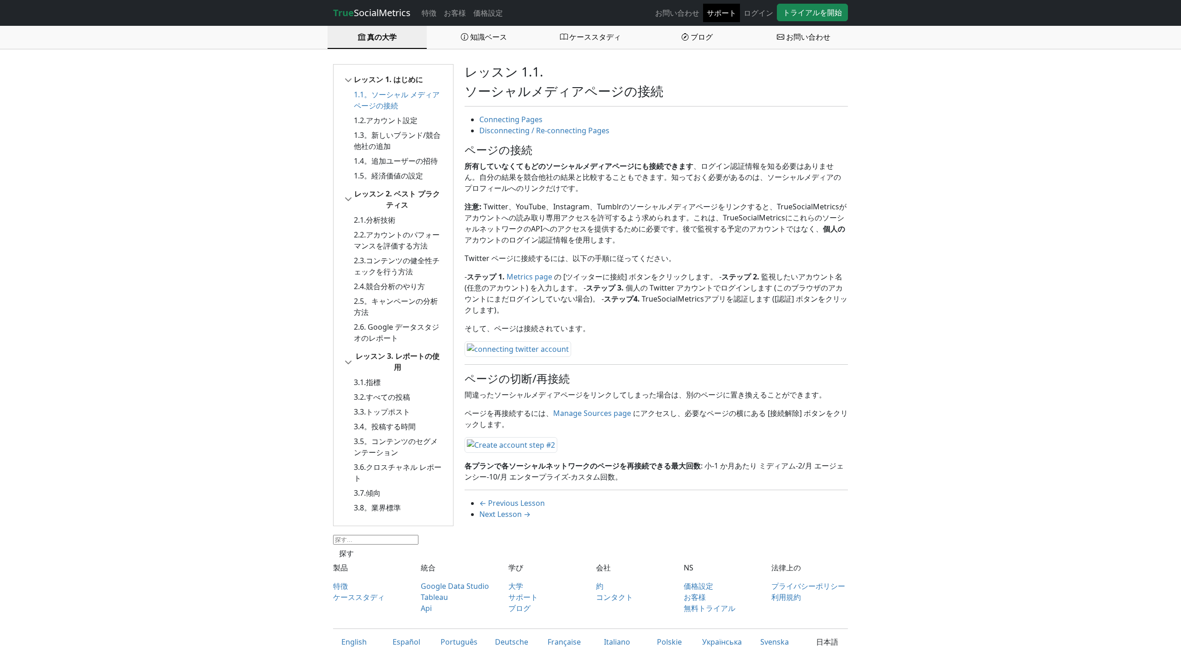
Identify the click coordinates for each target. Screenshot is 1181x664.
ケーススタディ (594, 37)
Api (426, 608)
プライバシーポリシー (808, 586)
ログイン (758, 13)
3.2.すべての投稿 (382, 397)
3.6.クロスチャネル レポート (397, 472)
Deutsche (511, 642)
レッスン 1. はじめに (388, 79)
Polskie (669, 642)
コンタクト (614, 597)
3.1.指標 (367, 382)
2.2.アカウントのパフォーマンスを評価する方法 (397, 240)
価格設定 (488, 13)
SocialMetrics (372, 12)
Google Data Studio (455, 586)
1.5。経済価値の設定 (388, 176)
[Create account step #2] (511, 444)
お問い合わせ (677, 13)
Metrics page (529, 277)
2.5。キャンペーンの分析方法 (396, 306)
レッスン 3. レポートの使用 (398, 361)
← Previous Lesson (512, 503)
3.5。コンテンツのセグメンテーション (396, 446)
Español (406, 642)
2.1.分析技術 (374, 220)
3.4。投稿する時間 (385, 426)
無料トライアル (709, 608)
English (354, 642)
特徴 (429, 13)
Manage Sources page (592, 413)
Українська (722, 642)
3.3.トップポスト (382, 412)
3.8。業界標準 (377, 508)
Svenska (774, 642)
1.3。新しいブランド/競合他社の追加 (397, 140)
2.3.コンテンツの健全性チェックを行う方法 (397, 266)
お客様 (455, 13)
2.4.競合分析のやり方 (389, 286)
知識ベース (487, 37)
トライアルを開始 (812, 12)
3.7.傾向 (367, 493)
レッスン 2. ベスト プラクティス (397, 199)
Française (564, 642)
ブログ (701, 37)
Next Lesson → (505, 514)
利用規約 (786, 597)
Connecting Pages (511, 119)
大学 (515, 586)
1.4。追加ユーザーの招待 (396, 161)
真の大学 (381, 37)
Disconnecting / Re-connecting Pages (544, 130)
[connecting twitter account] (518, 348)
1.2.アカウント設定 (386, 120)
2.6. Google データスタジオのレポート (396, 332)
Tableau (434, 597)
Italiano (617, 642)
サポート (721, 13)
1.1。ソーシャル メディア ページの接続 (397, 100)
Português (459, 642)
